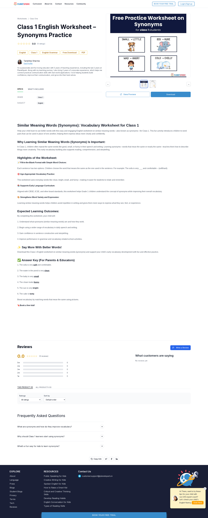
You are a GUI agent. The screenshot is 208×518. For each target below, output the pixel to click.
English (22, 52)
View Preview (129, 94)
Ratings (22, 396)
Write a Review (182, 348)
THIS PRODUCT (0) (25, 387)
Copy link (97, 459)
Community (81, 4)
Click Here (197, 503)
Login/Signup (186, 4)
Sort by (47, 396)
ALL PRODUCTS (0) (43, 387)
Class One (34, 19)
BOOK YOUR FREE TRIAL (164, 4)
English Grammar (50, 52)
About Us (48, 4)
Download (170, 94)
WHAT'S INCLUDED (36, 89)
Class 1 (34, 52)
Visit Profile (28, 63)
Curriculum (37, 4)
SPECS (20, 89)
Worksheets (22, 19)
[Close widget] (205, 488)
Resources (69, 4)
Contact (58, 4)
